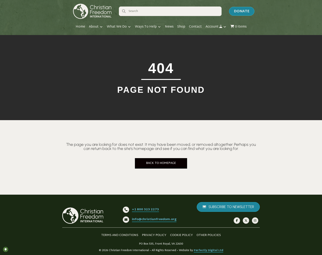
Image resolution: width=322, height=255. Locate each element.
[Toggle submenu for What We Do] (129, 27)
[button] (241, 11)
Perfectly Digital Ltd (208, 250)
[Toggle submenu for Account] (224, 27)
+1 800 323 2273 (145, 209)
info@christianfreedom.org (154, 219)
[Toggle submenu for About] (101, 27)
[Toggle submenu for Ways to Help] (159, 27)
